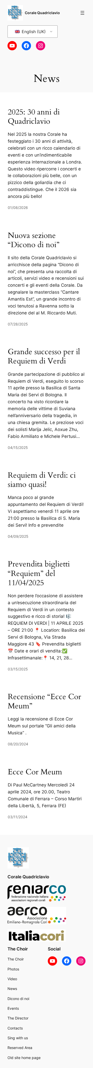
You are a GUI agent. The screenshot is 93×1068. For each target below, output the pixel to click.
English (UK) (33, 31)
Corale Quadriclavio (42, 13)
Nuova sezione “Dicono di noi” (33, 240)
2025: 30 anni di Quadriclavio (34, 117)
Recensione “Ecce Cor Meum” (44, 701)
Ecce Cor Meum (35, 772)
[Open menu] (82, 13)
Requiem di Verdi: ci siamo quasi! (42, 480)
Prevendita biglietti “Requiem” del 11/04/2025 (39, 573)
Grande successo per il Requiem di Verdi (44, 356)
